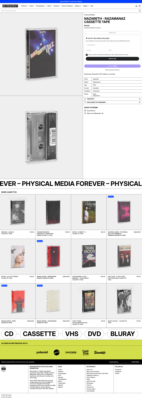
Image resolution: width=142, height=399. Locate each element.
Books (60, 381)
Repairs (60, 387)
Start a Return (91, 377)
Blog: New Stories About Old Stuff (97, 373)
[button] (140, 6)
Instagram (118, 371)
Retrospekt (8, 395)
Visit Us (89, 385)
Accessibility (90, 391)
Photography (62, 373)
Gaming (60, 377)
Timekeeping (62, 379)
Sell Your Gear (91, 381)
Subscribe (135, 362)
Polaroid (60, 371)
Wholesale (90, 383)
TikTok (117, 373)
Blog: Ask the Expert (93, 371)
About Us (90, 369)
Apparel (60, 385)
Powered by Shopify (6, 397)
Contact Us (90, 387)
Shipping (86, 27)
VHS (59, 375)
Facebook (118, 369)
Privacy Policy (91, 389)
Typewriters (62, 383)
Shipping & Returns (93, 375)
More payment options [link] (112, 69)
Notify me (112, 58)
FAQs (88, 379)
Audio (60, 369)
